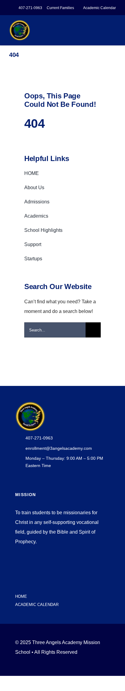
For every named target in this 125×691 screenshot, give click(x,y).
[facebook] (17, 584)
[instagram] (36, 584)
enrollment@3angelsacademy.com (58, 448)
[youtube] (27, 584)
